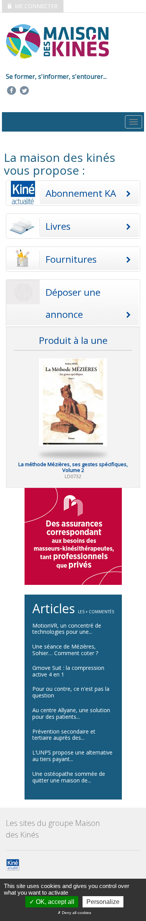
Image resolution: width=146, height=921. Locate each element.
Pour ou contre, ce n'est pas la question (70, 692)
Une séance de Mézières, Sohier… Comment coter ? (65, 650)
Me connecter (35, 6)
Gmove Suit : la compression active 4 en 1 (68, 671)
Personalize (103, 901)
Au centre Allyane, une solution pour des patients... (71, 713)
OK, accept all (54, 901)
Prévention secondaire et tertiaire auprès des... (63, 735)
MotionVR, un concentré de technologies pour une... (66, 629)
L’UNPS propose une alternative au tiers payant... (72, 756)
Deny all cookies (76, 913)
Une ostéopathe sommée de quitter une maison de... (68, 777)
